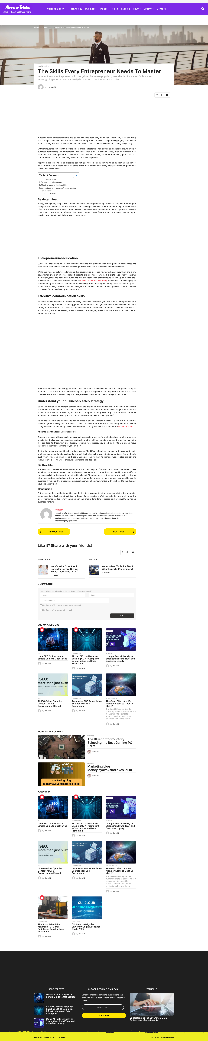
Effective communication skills (54, 185)
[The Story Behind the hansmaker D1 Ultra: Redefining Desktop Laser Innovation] (53, 907)
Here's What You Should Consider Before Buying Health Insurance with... (64, 569)
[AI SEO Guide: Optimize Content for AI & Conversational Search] (53, 684)
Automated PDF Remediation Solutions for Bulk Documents (87, 703)
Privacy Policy (50, 1037)
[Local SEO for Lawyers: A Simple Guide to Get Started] (53, 639)
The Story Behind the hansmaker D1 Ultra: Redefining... (186, 978)
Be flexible (48, 191)
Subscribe (104, 1015)
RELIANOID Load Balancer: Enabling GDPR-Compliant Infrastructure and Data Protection (85, 660)
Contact (161, 9)
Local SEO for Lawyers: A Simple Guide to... (46, 977)
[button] (202, 8)
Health (114, 9)
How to (137, 9)
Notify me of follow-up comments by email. (62, 605)
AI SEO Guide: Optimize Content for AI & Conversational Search (50, 703)
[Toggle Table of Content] (74, 176)
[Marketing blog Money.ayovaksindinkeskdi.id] (61, 774)
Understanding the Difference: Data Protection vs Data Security (148, 1019)
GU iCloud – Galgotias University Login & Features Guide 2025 (86, 926)
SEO (39, 653)
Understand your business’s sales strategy (59, 188)
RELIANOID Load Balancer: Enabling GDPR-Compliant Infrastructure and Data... (69, 978)
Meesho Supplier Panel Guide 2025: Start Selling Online (22, 978)
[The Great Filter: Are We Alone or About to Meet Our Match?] (121, 684)
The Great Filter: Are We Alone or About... (162, 977)
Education (76, 921)
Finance (103, 9)
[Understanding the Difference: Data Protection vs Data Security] (152, 1004)
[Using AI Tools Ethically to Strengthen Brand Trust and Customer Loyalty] (121, 639)
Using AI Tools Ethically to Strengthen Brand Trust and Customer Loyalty (120, 658)
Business (90, 9)
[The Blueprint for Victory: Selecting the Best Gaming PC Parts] (61, 747)
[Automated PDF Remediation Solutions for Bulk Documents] (87, 684)
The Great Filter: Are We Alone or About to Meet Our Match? (120, 703)
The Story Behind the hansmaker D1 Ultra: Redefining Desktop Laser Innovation (51, 928)
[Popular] (42, 629)
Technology (75, 9)
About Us (38, 1037)
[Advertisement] (87, 118)
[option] (46, 969)
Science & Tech (55, 9)
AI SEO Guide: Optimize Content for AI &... (116, 977)
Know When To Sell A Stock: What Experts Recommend (118, 567)
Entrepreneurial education (51, 182)
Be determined (50, 179)
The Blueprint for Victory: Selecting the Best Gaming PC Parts (109, 742)
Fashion (125, 9)
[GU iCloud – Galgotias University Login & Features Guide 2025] (87, 907)
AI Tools (109, 653)
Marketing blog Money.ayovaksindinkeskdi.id (109, 768)
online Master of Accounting (93, 280)
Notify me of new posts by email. (57, 610)
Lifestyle (149, 9)
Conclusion (52, 193)
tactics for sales (125, 426)
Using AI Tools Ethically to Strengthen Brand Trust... (92, 977)
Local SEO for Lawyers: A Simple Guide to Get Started (52, 657)
